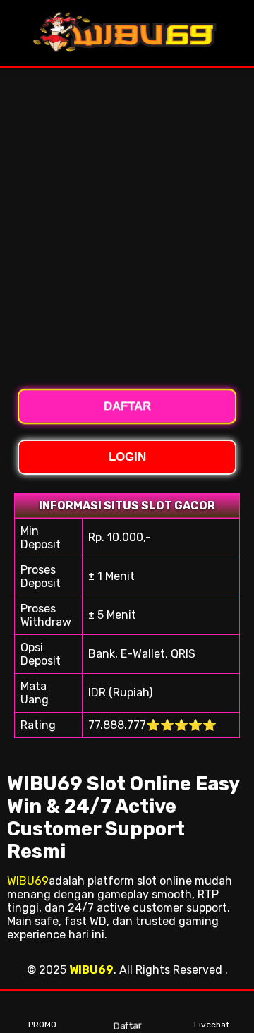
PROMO (42, 1024)
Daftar (125, 1026)
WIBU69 (28, 881)
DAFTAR (127, 406)
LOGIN (127, 457)
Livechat (211, 1024)
